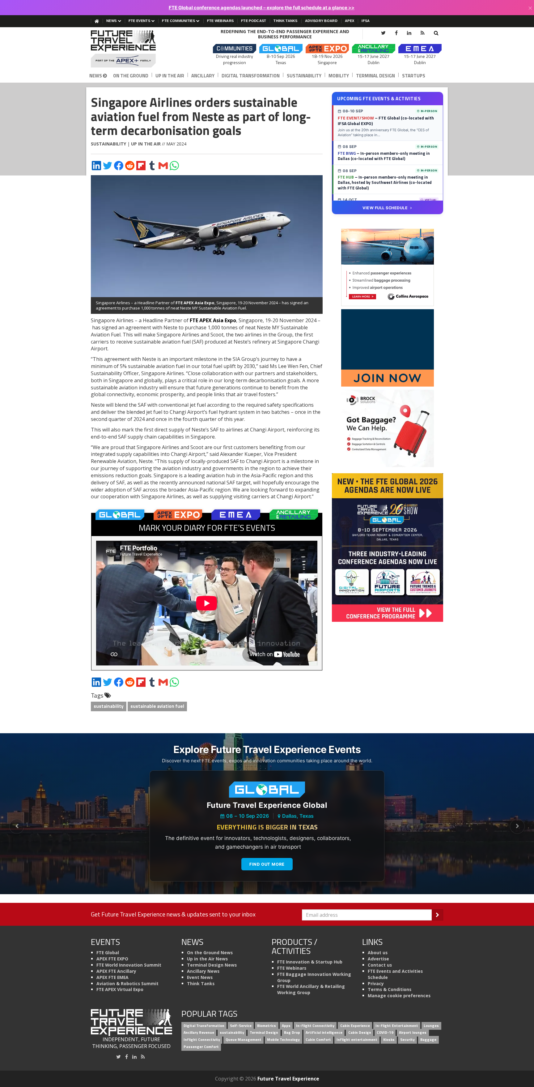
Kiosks (389, 1040)
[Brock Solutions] (387, 428)
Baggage (428, 1040)
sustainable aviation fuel (157, 706)
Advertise (378, 959)
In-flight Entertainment (396, 1026)
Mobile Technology (283, 1040)
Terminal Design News (212, 965)
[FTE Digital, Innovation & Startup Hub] (387, 347)
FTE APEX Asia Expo (195, 302)
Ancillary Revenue (199, 1033)
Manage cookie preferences (399, 995)
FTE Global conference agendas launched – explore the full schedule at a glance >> (261, 8)
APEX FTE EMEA (112, 977)
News (112, 21)
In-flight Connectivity (315, 1026)
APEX (349, 21)
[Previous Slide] (16, 826)
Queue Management (243, 1040)
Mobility (338, 75)
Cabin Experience (355, 1026)
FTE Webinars (220, 21)
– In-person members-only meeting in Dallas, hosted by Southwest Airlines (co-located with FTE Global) (385, 182)
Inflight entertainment (357, 1040)
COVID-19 (385, 1033)
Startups (413, 75)
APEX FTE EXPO (112, 959)
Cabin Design (359, 1033)
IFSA (366, 21)
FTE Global (107, 952)
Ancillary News (203, 971)
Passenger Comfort (201, 1047)
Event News (200, 977)
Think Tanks (285, 21)
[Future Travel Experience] (131, 48)
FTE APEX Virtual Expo (119, 989)
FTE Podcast (253, 21)
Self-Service (241, 1026)
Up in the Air (169, 75)
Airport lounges (412, 1033)
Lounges (431, 1026)
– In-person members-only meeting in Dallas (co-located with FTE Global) (384, 156)
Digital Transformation (251, 75)
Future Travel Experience (288, 1078)
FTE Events (140, 21)
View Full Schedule (385, 208)
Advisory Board (321, 21)
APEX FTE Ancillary (116, 971)
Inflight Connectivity (202, 1040)
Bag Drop (292, 1033)
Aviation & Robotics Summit (127, 983)
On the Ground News (210, 952)
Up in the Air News (207, 959)
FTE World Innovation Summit (128, 965)
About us (378, 952)
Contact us (380, 965)
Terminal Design (375, 75)
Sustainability (304, 75)
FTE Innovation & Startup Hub (309, 962)
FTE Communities (179, 21)
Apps (286, 1026)
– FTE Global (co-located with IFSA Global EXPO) (386, 121)
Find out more (267, 864)
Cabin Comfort (318, 1040)
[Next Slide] (517, 826)
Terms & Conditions (389, 989)
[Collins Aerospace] (387, 267)
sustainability (109, 706)
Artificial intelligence (324, 1033)
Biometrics (266, 1026)
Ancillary (202, 75)
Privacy (376, 983)
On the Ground (130, 75)
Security (407, 1040)
